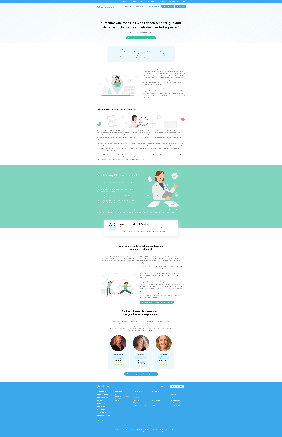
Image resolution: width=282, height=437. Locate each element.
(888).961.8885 (174, 1)
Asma (153, 397)
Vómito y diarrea (175, 405)
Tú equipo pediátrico (104, 412)
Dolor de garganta (175, 400)
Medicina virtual (120, 395)
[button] (180, 6)
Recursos (162, 1)
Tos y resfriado (156, 400)
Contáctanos (101, 409)
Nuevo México (137, 394)
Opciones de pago (136, 1)
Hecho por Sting (139, 429)
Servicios (128, 6)
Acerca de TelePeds (153, 6)
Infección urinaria (175, 403)
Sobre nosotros (102, 394)
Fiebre (153, 405)
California (136, 397)
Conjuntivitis (173, 397)
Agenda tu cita (102, 397)
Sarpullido (173, 394)
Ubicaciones (123, 1)
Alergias (154, 394)
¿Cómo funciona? (150, 1)
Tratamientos (139, 6)
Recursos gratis (102, 400)
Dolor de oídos (156, 403)
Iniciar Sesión (168, 6)
